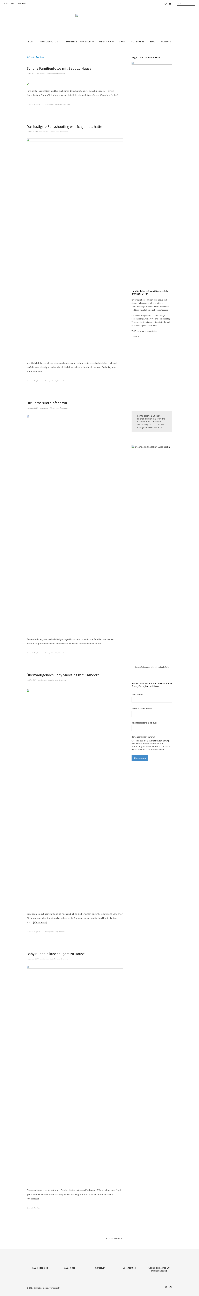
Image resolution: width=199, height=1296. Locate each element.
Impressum (99, 1267)
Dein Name (137, 694)
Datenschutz (129, 1267)
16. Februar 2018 (33, 959)
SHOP (122, 41)
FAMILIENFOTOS (49, 41)
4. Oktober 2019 (32, 132)
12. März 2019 (32, 680)
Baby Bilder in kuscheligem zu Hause (56, 953)
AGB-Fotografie (40, 1267)
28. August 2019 (32, 408)
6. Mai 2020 (31, 73)
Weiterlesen (40, 922)
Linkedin (170, 3)
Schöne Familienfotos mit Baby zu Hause (59, 68)
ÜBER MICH (105, 41)
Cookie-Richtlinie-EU (159, 1267)
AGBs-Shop (69, 1267)
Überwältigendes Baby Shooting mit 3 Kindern (63, 674)
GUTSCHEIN (9, 3)
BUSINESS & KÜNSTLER (78, 41)
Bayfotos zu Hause (60, 381)
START (31, 41)
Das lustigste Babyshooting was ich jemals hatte (64, 126)
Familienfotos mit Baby (62, 104)
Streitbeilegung (159, 1270)
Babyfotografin (59, 653)
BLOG (152, 41)
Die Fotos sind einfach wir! (47, 402)
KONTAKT (22, 3)
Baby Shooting (59, 931)
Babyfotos (37, 104)
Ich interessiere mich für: (144, 722)
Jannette (42, 73)
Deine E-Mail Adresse (142, 708)
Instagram (165, 3)
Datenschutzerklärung (143, 736)
